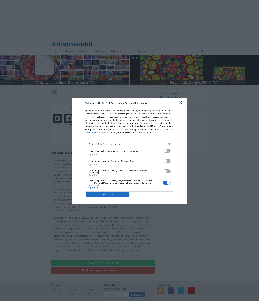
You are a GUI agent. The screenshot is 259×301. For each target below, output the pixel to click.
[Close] (181, 103)
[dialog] (129, 151)
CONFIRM (107, 194)
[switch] (167, 151)
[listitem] (129, 144)
